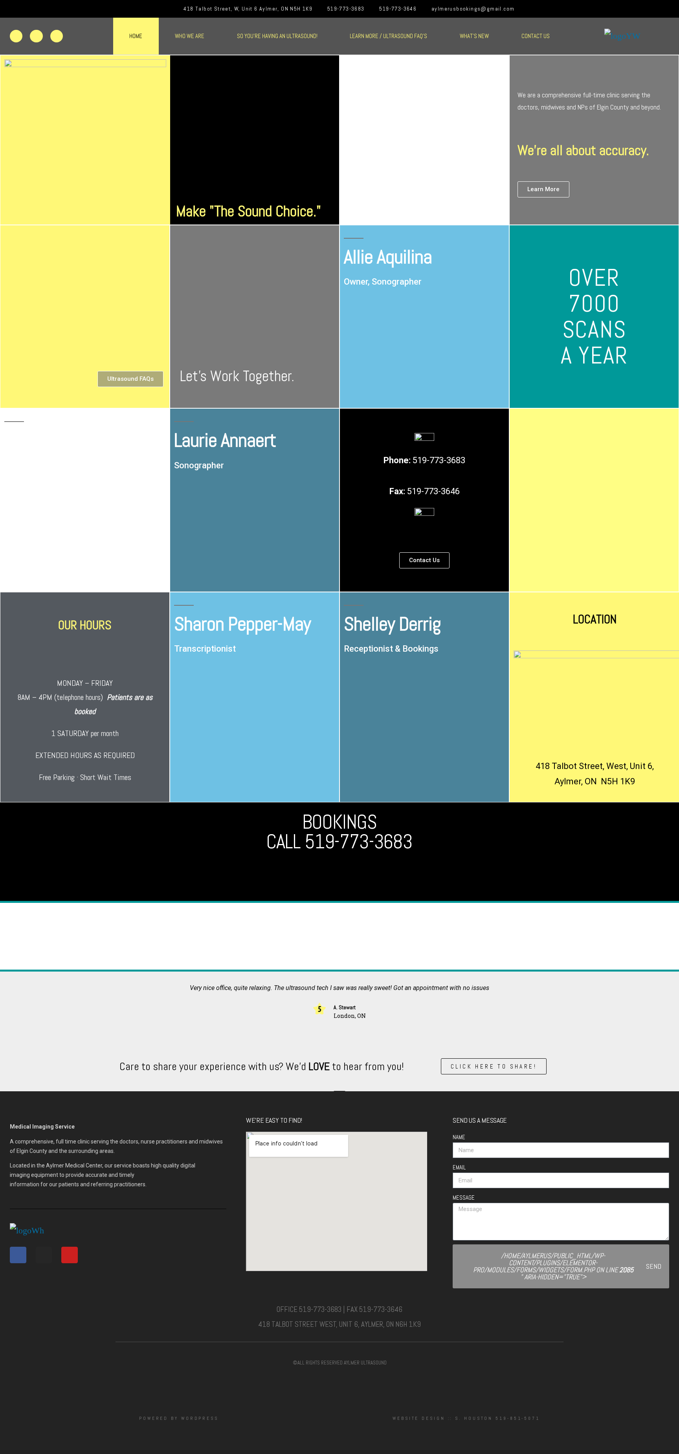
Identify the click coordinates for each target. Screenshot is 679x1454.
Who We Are (189, 36)
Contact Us (535, 36)
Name (459, 1137)
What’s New (474, 36)
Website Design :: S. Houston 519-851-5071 (466, 1418)
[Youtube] (56, 36)
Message (464, 1197)
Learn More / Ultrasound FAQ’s (388, 36)
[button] (11, 936)
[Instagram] (36, 36)
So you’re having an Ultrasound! (277, 36)
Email (459, 1167)
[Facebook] (16, 36)
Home (135, 36)
